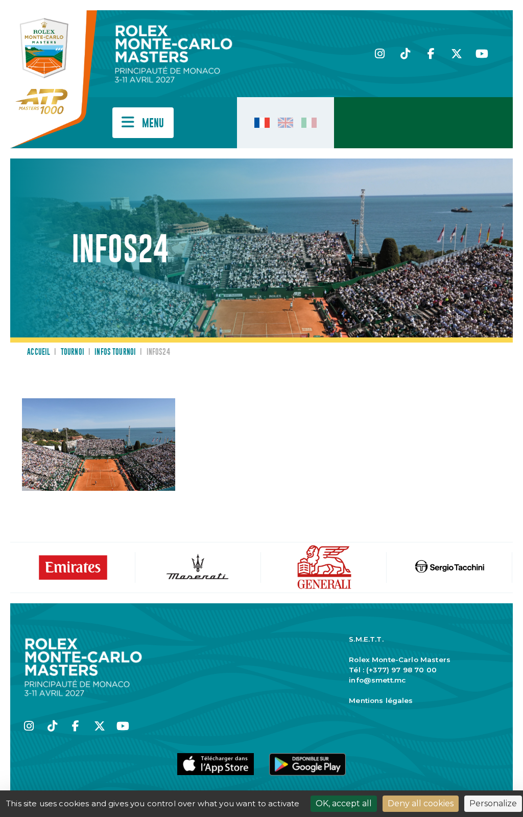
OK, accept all (344, 803)
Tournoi (72, 352)
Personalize (493, 803)
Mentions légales (381, 700)
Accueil (38, 352)
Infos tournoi (115, 352)
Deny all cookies (421, 803)
